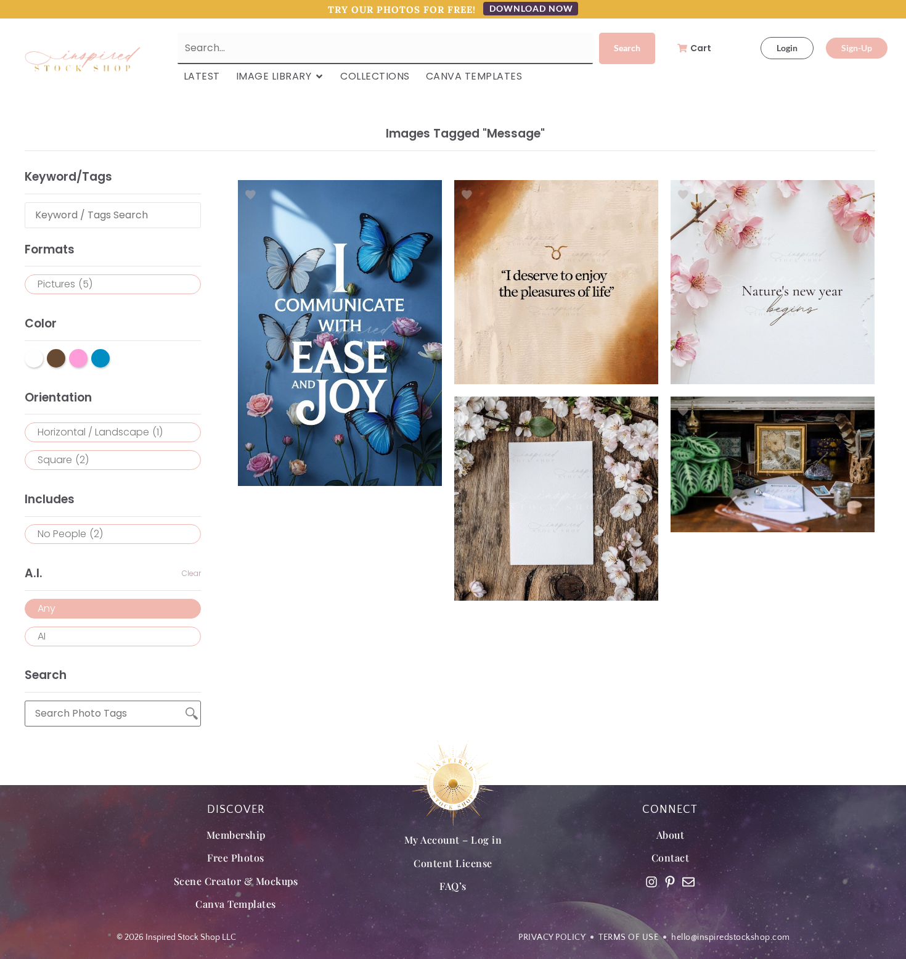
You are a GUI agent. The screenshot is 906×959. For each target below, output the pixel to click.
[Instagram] (651, 882)
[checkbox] (113, 284)
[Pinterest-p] (670, 882)
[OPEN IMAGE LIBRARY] (319, 76)
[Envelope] (688, 882)
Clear (191, 573)
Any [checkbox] (46, 608)
